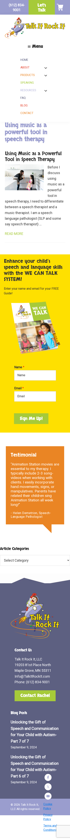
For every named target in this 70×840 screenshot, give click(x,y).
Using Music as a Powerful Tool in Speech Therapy (33, 156)
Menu (37, 46)
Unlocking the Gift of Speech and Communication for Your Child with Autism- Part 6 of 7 (35, 766)
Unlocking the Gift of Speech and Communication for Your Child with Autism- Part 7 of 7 (35, 732)
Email (19, 388)
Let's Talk (42, 7)
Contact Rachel (35, 695)
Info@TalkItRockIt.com (32, 676)
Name (19, 367)
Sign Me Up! (31, 418)
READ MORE (14, 234)
